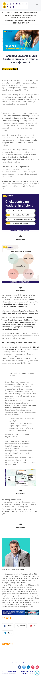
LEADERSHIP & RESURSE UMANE (21, 18)
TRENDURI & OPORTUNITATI (29, 13)
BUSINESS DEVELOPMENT (13, 15)
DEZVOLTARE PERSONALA (21, 23)
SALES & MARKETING (29, 15)
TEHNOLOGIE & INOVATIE (10, 13)
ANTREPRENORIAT (30, 20)
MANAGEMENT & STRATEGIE (14, 20)
